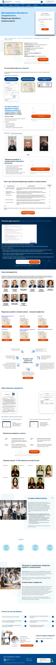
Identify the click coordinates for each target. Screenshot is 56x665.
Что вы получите (12, 38)
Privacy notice (53, 497)
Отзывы (19, 38)
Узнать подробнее (43, 59)
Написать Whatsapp (14, 646)
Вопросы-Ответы (9, 39)
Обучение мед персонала (29, 5)
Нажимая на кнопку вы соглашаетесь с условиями (37, 63)
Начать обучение (28, 377)
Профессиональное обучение (4, 5)
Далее (45, 29)
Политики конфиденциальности (45, 63)
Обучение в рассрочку (40, 169)
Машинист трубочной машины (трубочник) (45, 329)
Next (42, 641)
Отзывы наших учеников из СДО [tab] (16, 133)
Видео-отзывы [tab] (7, 133)
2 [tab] (28, 154)
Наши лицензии (45, 38)
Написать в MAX (29, 660)
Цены (6, 38)
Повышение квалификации (11, 5)
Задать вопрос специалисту (27, 645)
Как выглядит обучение (27, 38)
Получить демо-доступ (34, 261)
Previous (37, 641)
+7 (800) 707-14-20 (50, 1)
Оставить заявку (41, 116)
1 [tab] (27, 154)
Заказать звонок (15, 644)
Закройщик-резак (5, 329)
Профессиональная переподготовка (16, 5)
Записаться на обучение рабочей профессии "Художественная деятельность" (28, 213)
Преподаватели (37, 38)
